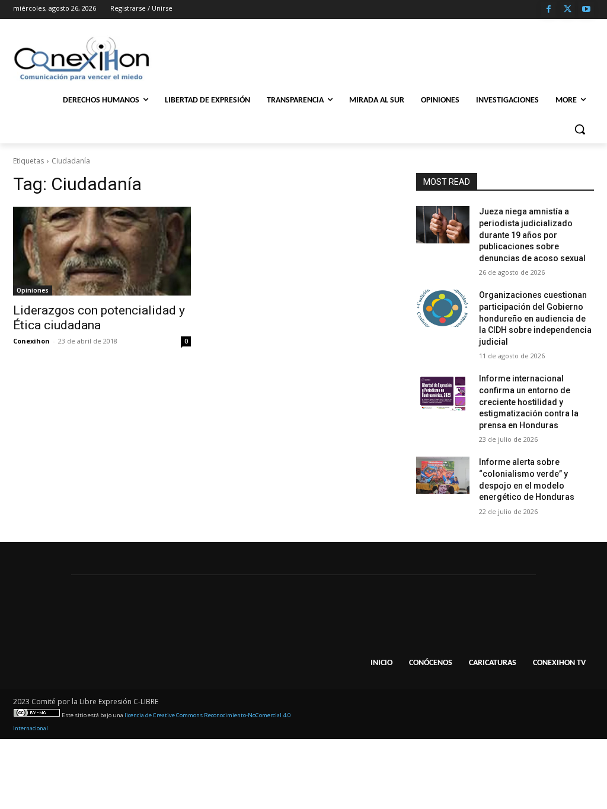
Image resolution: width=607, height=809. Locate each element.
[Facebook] (549, 10)
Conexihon (31, 340)
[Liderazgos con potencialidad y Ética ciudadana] (102, 251)
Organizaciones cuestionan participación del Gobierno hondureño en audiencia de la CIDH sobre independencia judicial (535, 318)
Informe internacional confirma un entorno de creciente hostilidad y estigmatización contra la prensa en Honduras (529, 401)
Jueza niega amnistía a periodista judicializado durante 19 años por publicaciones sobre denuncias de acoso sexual (532, 234)
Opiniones (33, 290)
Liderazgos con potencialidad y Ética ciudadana (99, 317)
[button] (580, 129)
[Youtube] (586, 10)
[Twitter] (568, 10)
